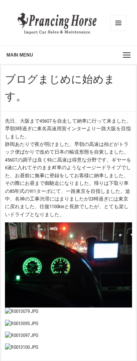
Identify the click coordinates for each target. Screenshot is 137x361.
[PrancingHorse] (57, 23)
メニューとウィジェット (118, 23)
